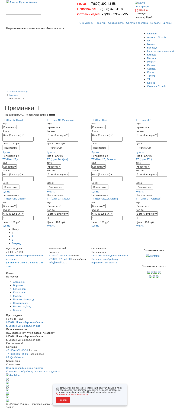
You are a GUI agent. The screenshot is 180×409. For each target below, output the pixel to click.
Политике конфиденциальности (72, 393)
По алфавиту (14, 114)
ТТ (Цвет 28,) (143, 120)
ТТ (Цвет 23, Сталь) (58, 198)
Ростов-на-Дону (22, 306)
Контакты (155, 22)
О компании (86, 22)
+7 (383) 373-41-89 (60, 259)
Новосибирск (20, 303)
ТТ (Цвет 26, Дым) (57, 159)
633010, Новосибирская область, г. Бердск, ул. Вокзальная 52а (25, 323)
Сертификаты (116, 22)
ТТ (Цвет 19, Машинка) (60, 120)
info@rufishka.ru (58, 262)
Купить (6, 152)
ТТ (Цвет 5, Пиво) (12, 120)
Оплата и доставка (137, 22)
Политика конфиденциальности (109, 255)
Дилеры (167, 22)
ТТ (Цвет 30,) (99, 120)
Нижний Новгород (23, 299)
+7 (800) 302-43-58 (60, 255)
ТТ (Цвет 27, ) (144, 159)
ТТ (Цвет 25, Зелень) (103, 159)
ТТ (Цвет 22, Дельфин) (104, 198)
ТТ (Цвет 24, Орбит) (14, 198)
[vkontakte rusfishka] (153, 255)
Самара (17, 310)
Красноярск (20, 292)
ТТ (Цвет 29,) (10, 159)
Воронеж (18, 285)
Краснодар (19, 288)
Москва (17, 295)
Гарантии (100, 22)
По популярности (37, 114)
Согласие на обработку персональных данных (104, 260)
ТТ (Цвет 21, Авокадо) (148, 198)
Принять (63, 399)
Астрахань (19, 281)
